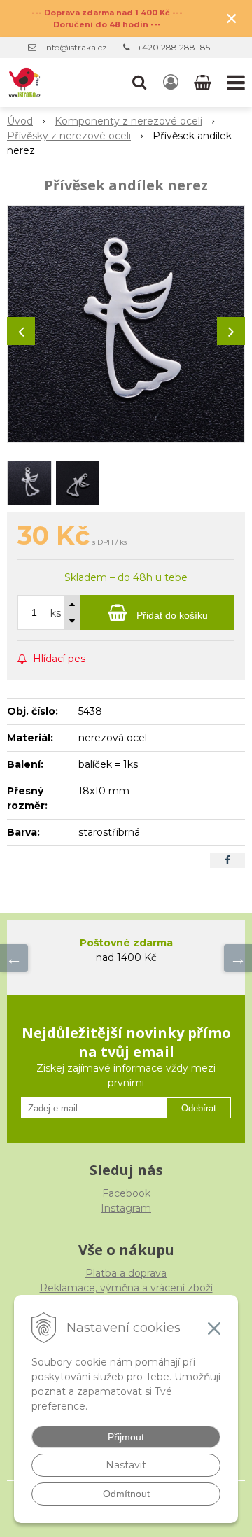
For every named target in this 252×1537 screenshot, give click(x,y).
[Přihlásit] (170, 83)
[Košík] (204, 83)
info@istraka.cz (75, 47)
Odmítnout (126, 1493)
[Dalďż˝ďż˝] (238, 958)
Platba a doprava (126, 1273)
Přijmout (126, 1437)
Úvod (20, 121)
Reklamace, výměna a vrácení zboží (126, 1288)
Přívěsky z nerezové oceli (69, 135)
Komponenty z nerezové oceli (128, 121)
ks (55, 613)
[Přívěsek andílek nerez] (126, 324)
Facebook (126, 1193)
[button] (139, 83)
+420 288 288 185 (173, 47)
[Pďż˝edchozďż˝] (14, 958)
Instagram (126, 1208)
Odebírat (198, 1108)
